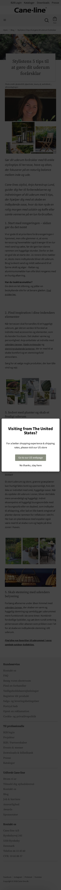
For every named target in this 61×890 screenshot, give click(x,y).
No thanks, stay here (31, 465)
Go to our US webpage (30, 457)
